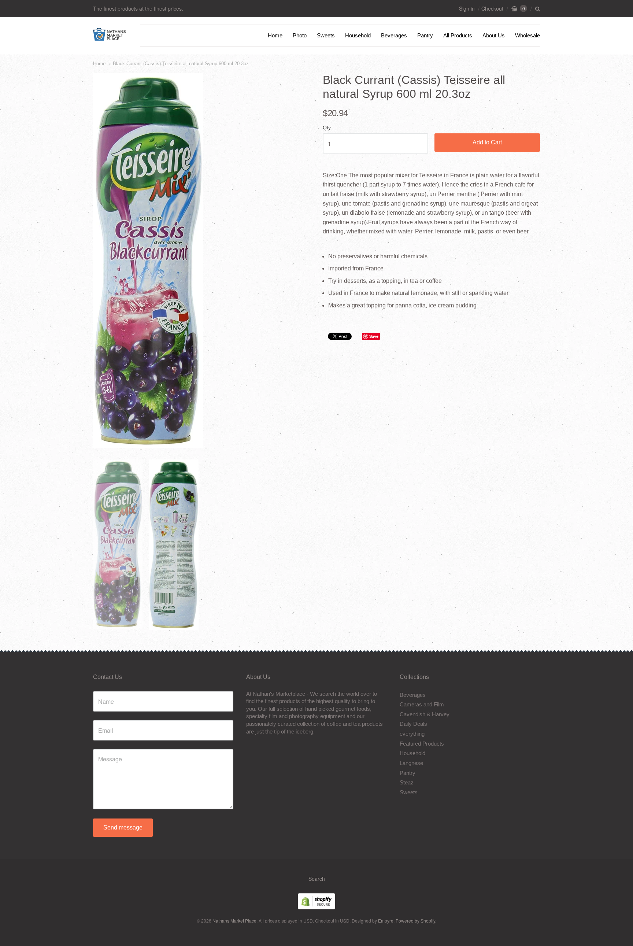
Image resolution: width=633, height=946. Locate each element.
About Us (493, 35)
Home (275, 35)
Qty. (327, 127)
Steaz (407, 782)
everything (412, 734)
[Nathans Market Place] (109, 37)
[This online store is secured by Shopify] (316, 907)
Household (358, 35)
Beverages (394, 35)
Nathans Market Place (234, 920)
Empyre (385, 920)
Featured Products (422, 743)
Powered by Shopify (415, 920)
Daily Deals (413, 724)
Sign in (467, 8)
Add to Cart (487, 142)
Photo (300, 35)
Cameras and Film (422, 704)
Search (316, 878)
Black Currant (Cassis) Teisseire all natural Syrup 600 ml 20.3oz (181, 63)
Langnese (411, 763)
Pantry (425, 35)
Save (373, 336)
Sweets (326, 35)
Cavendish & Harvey (424, 714)
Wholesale (527, 35)
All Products (457, 35)
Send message (122, 827)
